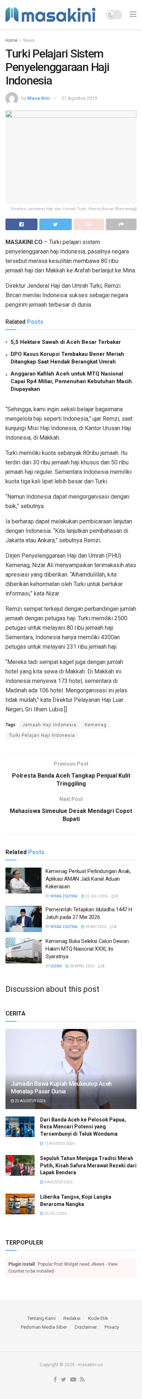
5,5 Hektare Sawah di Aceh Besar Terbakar (66, 342)
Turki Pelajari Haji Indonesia (42, 735)
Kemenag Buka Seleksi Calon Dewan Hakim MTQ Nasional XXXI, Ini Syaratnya (87, 949)
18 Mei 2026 (95, 927)
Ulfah (56, 966)
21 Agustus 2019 (79, 98)
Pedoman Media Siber (44, 1327)
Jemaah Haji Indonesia (49, 724)
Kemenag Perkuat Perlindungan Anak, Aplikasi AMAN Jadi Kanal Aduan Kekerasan (88, 879)
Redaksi (71, 1318)
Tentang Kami (41, 1318)
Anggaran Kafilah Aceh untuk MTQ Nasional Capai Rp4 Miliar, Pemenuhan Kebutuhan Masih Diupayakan (71, 381)
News (29, 40)
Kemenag (96, 724)
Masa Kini (38, 98)
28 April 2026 (81, 966)
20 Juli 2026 (55, 1213)
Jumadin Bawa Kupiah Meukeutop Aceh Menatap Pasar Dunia (61, 1087)
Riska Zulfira (64, 896)
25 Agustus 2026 (30, 1101)
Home (11, 40)
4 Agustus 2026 (57, 1182)
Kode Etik (98, 1318)
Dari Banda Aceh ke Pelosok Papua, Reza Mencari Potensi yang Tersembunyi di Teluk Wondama (83, 1127)
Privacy (111, 1327)
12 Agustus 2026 (59, 1143)
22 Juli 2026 (96, 896)
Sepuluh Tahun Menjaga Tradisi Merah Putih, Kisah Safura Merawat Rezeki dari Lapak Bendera (88, 1165)
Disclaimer (86, 1327)
